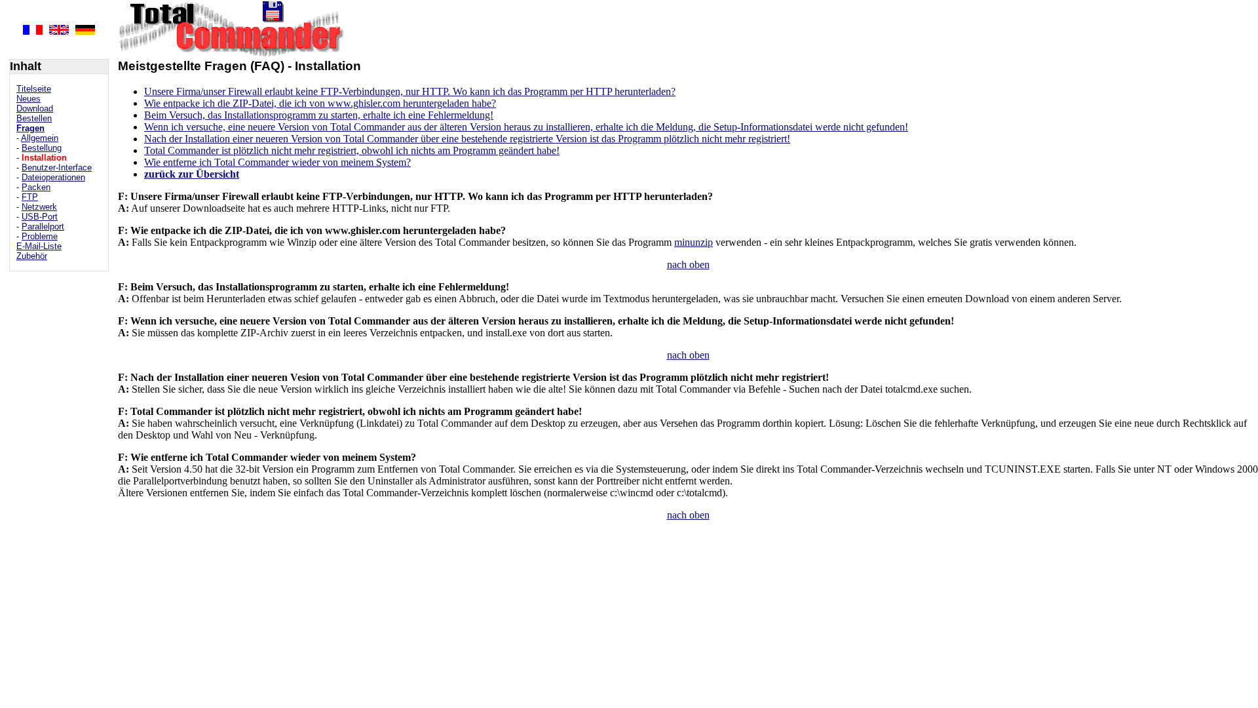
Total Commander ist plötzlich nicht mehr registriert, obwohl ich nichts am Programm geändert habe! (352, 150)
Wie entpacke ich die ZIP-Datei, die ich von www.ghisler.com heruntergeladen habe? (320, 103)
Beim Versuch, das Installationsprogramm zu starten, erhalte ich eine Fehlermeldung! (318, 115)
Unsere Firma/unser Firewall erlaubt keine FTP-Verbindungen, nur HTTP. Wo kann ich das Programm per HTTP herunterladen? (410, 91)
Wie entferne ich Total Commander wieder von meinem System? (277, 162)
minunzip (693, 242)
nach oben (688, 264)
